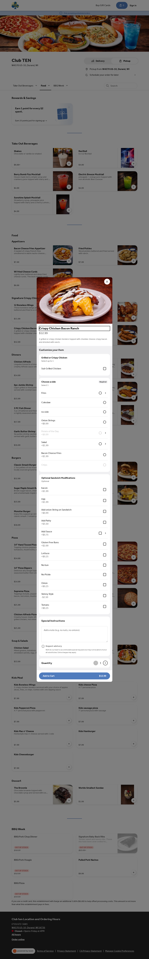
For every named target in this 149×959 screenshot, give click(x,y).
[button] (74, 300)
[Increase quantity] (105, 663)
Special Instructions (53, 620)
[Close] (107, 282)
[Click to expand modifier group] (105, 393)
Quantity (46, 663)
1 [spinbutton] (100, 663)
